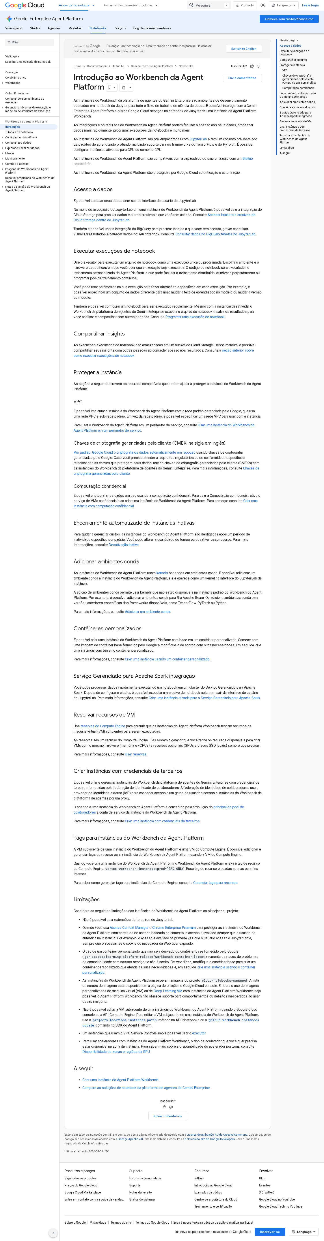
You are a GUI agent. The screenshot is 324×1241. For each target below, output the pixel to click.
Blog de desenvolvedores (151, 28)
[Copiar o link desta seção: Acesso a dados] (117, 189)
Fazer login (310, 5)
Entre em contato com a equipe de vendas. (94, 1199)
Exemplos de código (208, 1192)
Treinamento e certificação (213, 1206)
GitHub (247, 158)
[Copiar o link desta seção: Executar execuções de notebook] (159, 251)
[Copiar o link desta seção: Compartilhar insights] (129, 334)
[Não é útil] (258, 66)
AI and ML (118, 66)
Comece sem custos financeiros (289, 19)
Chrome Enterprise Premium (174, 928)
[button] (29, 83)
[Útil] (252, 66)
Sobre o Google (75, 1222)
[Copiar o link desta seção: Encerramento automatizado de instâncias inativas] (199, 523)
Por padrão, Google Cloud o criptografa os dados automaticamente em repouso (135, 452)
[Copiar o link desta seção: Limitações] (104, 900)
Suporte (135, 1185)
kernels (162, 573)
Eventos (264, 1185)
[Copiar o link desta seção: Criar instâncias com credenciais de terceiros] (186, 771)
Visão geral (13, 28)
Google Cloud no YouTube (277, 1199)
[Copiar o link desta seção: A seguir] (97, 1069)
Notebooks (97, 28)
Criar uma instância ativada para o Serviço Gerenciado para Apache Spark (204, 698)
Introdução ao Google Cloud (213, 1185)
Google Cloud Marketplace (83, 1192)
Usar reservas (136, 754)
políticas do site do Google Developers (210, 1139)
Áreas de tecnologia (74, 5)
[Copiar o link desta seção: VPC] (86, 402)
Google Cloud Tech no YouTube (280, 1206)
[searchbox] (29, 42)
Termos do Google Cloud (152, 1222)
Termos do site (120, 1222)
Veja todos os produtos (81, 1178)
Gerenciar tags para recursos (215, 883)
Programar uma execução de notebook (195, 317)
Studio (35, 28)
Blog (262, 1178)
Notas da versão (140, 1192)
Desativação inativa (124, 545)
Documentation (97, 66)
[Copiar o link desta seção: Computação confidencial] (130, 486)
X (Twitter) (266, 1192)
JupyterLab (198, 139)
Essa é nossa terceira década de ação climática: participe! (213, 1222)
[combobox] (209, 5)
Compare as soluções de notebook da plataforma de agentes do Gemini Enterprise (146, 1088)
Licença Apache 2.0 (130, 1139)
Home (77, 66)
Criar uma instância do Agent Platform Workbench (120, 1080)
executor (198, 1033)
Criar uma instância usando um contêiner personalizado (167, 659)
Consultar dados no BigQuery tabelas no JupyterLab (215, 234)
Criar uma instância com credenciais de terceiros (162, 821)
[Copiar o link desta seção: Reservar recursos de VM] (139, 715)
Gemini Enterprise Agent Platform (48, 19)
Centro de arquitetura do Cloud (215, 1199)
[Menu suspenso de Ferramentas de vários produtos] (158, 5)
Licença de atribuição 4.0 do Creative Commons (217, 1134)
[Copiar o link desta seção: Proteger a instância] (126, 373)
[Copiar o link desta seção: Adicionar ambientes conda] (143, 562)
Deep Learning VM (168, 991)
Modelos (75, 28)
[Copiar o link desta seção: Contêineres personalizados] (146, 629)
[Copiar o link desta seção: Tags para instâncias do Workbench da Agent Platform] (208, 838)
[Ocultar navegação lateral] (53, 1233)
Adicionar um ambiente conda (147, 612)
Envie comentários (242, 78)
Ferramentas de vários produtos (128, 5)
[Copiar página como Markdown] (123, 87)
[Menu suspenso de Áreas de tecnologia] (94, 5)
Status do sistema (142, 1199)
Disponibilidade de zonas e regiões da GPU (116, 1052)
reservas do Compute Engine (103, 726)
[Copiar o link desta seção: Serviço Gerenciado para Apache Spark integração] (199, 676)
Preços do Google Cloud (81, 1185)
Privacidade (98, 1222)
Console (247, 5)
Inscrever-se (270, 1232)
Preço (118, 28)
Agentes (54, 28)
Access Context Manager (129, 928)
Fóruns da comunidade (145, 1178)
